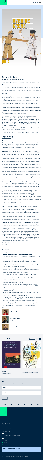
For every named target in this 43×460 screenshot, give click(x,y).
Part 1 (3, 247)
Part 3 (3, 252)
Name (4, 387)
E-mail (4, 392)
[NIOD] (3, 2)
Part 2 (3, 249)
